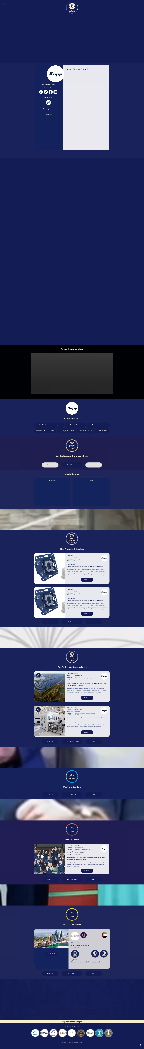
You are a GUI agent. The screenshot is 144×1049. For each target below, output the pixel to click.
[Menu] (4, 4)
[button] (48, 102)
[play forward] (111, 1033)
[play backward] (33, 1033)
